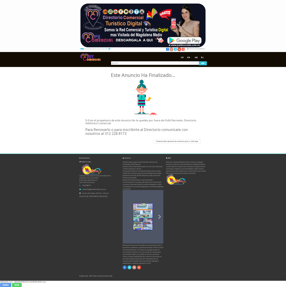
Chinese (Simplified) (196, 49)
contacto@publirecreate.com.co (95, 49)
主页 (182, 57)
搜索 (202, 63)
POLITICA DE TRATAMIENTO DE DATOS (93, 196)
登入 (202, 57)
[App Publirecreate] (143, 25)
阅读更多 (6, 285)
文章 (188, 57)
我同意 (17, 285)
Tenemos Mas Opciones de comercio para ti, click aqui (177, 141)
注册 (196, 57)
